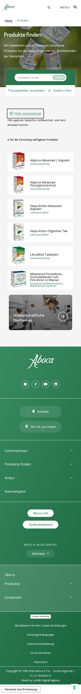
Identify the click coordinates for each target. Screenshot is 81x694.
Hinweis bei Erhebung (21, 689)
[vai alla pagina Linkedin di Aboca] (56, 384)
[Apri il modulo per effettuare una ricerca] (48, 7)
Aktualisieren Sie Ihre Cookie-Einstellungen (40, 625)
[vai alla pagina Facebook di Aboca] (35, 384)
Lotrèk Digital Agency (46, 680)
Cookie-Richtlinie (40, 616)
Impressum (40, 662)
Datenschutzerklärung (40, 644)
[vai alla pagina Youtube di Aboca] (45, 384)
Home (8, 20)
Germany (38, 553)
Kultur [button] (10, 478)
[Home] (40, 367)
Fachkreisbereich (41, 525)
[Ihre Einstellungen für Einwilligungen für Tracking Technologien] (74, 687)
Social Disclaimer (40, 653)
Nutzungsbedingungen (40, 634)
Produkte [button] (12, 583)
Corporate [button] (13, 597)
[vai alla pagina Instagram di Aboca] (25, 384)
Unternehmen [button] (16, 450)
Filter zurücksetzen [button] (27, 113)
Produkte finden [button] (18, 464)
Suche (59, 77)
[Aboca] (8, 7)
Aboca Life (40, 513)
